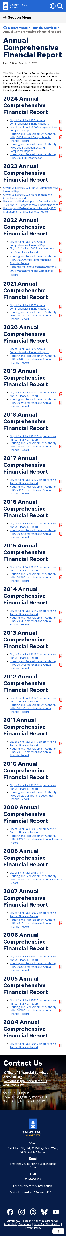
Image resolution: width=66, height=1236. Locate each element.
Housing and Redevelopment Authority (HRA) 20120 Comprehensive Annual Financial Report (33, 795)
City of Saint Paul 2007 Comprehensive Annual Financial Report (33, 914)
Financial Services (44, 28)
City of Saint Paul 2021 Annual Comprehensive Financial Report (29, 307)
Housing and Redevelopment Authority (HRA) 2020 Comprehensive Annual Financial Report (33, 359)
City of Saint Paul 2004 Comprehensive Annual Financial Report (33, 1045)
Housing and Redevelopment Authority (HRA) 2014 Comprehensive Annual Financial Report (33, 621)
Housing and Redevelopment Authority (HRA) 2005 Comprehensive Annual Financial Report (33, 1010)
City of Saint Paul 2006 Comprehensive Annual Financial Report (33, 958)
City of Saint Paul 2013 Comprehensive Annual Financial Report (33, 656)
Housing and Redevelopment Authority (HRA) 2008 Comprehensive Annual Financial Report (36, 879)
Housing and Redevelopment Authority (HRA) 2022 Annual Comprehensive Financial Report (33, 260)
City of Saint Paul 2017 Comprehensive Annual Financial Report (33, 481)
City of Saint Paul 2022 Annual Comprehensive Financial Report (29, 243)
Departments (18, 28)
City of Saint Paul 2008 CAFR (26, 872)
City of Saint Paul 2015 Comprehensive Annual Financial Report (33, 569)
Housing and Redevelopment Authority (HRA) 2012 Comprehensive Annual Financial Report (33, 708)
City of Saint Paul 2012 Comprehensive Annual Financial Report (33, 700)
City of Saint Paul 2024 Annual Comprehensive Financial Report (29, 122)
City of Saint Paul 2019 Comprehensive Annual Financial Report (33, 394)
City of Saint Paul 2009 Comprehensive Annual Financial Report (33, 830)
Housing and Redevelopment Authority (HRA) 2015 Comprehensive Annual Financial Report (33, 577)
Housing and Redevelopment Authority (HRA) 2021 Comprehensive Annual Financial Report (33, 315)
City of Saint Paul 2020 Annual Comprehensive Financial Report (29, 350)
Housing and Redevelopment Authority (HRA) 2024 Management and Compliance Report (33, 147)
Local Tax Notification (47, 1224)
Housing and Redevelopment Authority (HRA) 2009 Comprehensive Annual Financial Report (36, 839)
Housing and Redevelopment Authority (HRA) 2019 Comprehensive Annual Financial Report (33, 403)
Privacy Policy (33, 1228)
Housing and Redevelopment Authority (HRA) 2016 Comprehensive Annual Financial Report (33, 534)
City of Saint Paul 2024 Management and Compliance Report (34, 129)
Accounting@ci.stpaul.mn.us (25, 1081)
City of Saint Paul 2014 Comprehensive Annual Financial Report (33, 612)
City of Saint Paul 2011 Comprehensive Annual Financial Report (33, 743)
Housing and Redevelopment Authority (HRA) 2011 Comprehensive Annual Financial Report (33, 752)
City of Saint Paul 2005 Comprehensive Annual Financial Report (33, 1002)
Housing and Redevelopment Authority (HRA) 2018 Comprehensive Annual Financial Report (33, 446)
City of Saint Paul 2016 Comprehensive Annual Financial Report (33, 525)
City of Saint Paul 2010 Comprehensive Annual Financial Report (33, 787)
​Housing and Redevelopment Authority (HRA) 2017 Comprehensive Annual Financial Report (33, 490)
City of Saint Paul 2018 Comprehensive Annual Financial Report (33, 437)
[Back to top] (58, 1231)
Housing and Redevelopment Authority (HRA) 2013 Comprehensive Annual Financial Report (33, 665)
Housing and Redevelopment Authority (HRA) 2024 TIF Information (33, 156)
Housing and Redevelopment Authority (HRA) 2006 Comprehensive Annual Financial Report (33, 967)
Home (5, 27)
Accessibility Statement (17, 1224)
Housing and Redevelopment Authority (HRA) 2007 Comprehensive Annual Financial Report (33, 923)
